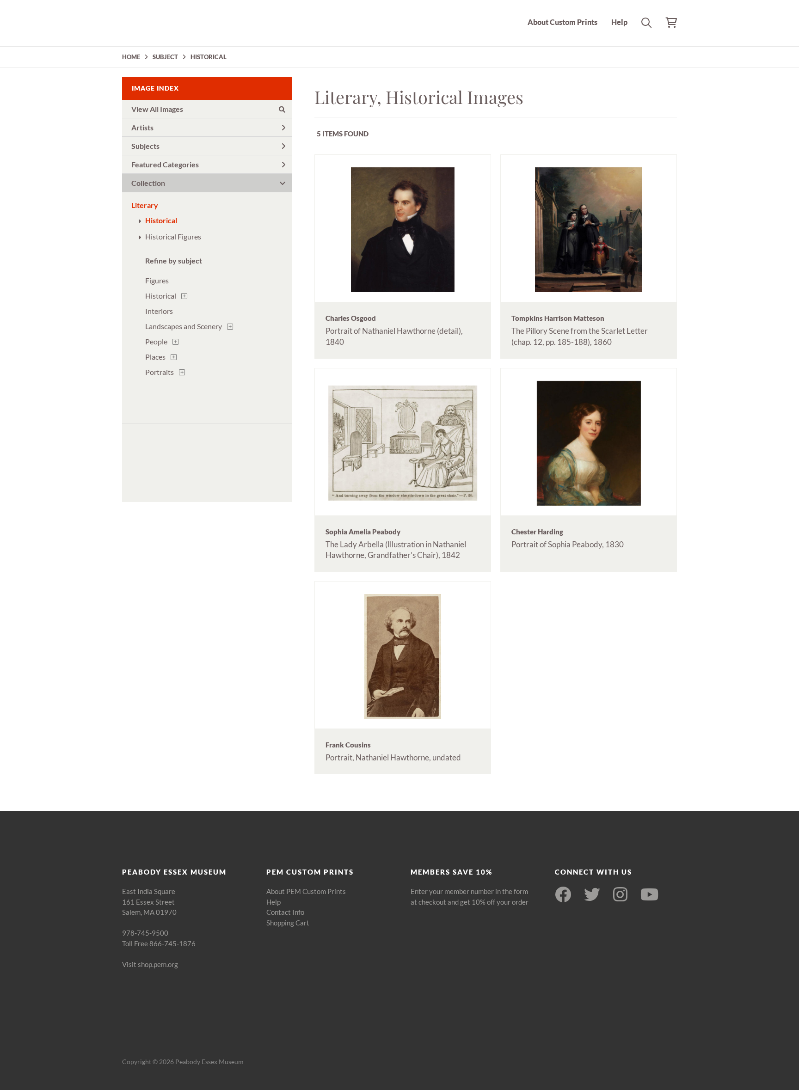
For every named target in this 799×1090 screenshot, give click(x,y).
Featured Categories (165, 164)
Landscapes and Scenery (183, 326)
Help (619, 22)
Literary (144, 205)
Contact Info (285, 912)
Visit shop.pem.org (150, 964)
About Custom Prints (562, 22)
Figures (157, 280)
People (156, 341)
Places (155, 356)
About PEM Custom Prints (306, 891)
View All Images (157, 108)
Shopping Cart (287, 923)
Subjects (145, 145)
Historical (161, 220)
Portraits (159, 371)
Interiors (159, 310)
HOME (131, 57)
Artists (142, 127)
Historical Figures (173, 236)
